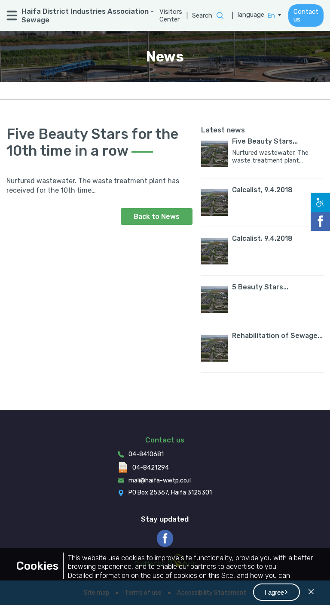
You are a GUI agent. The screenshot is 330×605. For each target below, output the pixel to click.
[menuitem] (274, 15)
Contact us (305, 15)
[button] (276, 592)
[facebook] (165, 538)
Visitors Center (170, 15)
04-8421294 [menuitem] (150, 467)
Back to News (157, 216)
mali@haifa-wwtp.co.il (159, 480)
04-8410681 (146, 454)
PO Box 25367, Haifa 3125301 (170, 492)
